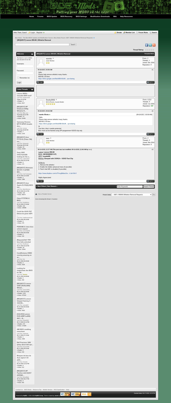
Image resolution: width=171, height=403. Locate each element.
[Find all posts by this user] (40, 83)
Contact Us (19, 390)
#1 (152, 70)
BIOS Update (52, 16)
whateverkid (26, 97)
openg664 (25, 305)
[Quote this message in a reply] (150, 83)
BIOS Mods (27, 390)
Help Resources (126, 16)
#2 (152, 111)
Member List (130, 32)
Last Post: (20, 97)
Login (33, 32)
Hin (24, 259)
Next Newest (51, 186)
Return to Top (37, 390)
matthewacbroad (27, 217)
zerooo (25, 128)
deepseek (25, 143)
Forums (40, 16)
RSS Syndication (59, 390)
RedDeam (26, 244)
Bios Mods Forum (59, 38)
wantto (49, 59)
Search (154, 32)
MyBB (25, 395)
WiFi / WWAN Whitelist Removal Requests (79, 38)
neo (47, 138)
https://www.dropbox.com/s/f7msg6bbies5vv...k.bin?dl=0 (57, 173)
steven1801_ (26, 289)
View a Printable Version (45, 194)
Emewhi (25, 362)
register (26, 58)
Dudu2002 (26, 320)
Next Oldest (42, 186)
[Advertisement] (85, 25)
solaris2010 (26, 158)
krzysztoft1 (26, 346)
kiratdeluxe (26, 202)
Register (39, 32)
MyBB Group (39, 395)
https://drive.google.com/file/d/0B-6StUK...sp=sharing (56, 79)
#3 (152, 149)
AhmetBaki (26, 377)
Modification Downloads (100, 16)
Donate (119, 32)
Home (31, 16)
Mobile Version (47, 390)
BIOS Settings (81, 16)
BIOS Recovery (66, 16)
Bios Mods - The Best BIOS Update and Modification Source (34, 38)
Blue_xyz (25, 113)
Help (67, 390)
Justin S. (57, 395)
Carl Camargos (27, 174)
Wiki (115, 16)
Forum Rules (143, 32)
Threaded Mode (149, 53)
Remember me (24, 78)
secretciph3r (26, 230)
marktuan (25, 333)
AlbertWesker (26, 189)
